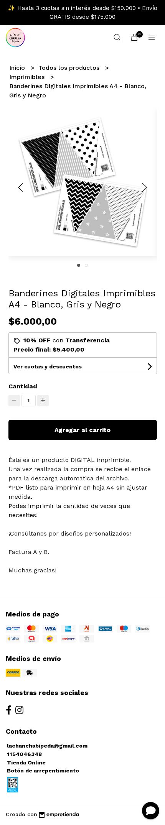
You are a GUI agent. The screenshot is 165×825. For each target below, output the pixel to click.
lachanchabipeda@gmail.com (47, 746)
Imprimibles (27, 77)
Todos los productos (69, 67)
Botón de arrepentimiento (43, 770)
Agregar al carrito (82, 430)
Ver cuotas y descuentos (47, 366)
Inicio (18, 67)
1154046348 (24, 754)
